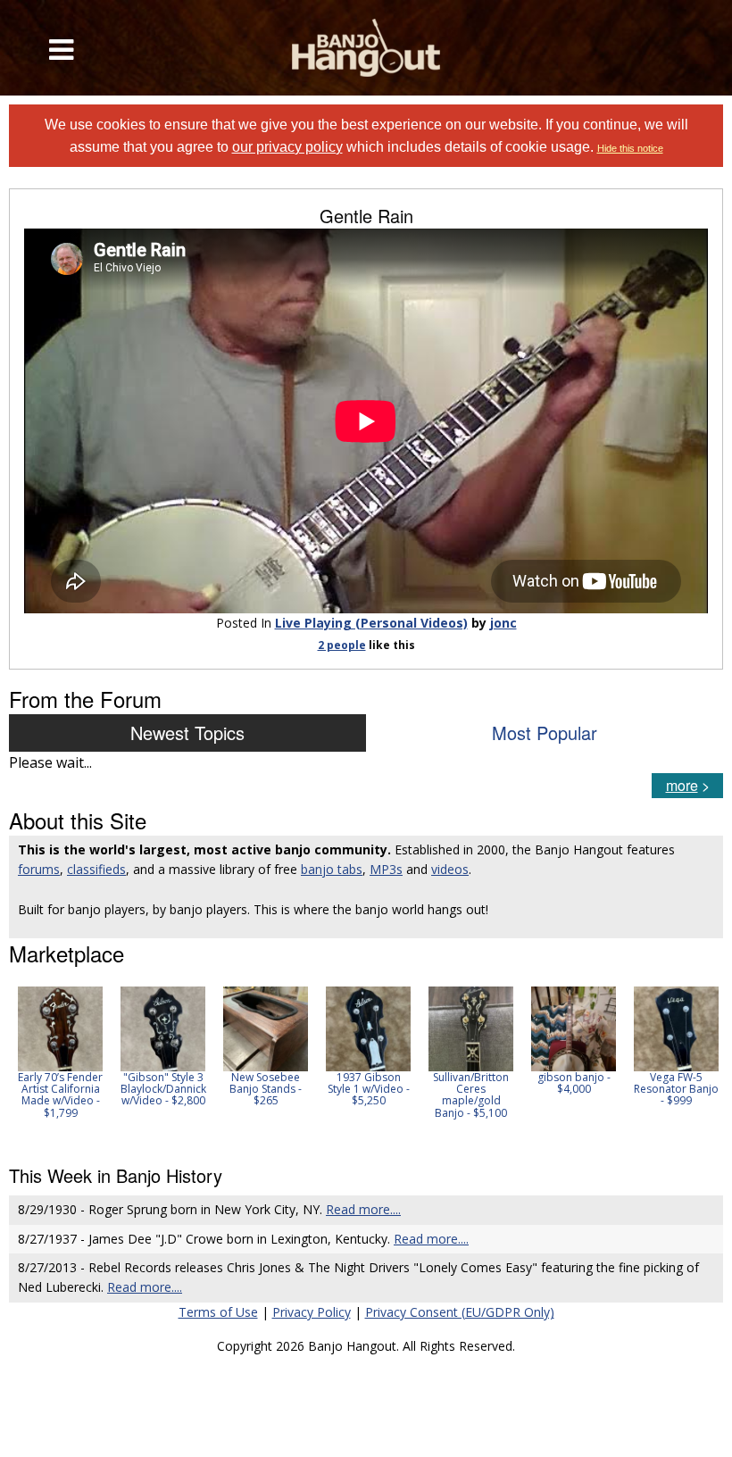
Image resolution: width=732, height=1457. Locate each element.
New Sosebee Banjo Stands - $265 (265, 1089)
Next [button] (698, 1064)
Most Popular (544, 732)
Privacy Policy (311, 1311)
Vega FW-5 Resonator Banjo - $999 (676, 1089)
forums (39, 869)
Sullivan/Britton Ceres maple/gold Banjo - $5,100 (471, 1095)
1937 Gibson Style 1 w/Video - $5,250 (369, 1089)
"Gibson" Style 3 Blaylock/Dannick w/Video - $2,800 (163, 1089)
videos (450, 869)
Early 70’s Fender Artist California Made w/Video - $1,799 (60, 1095)
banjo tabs (331, 869)
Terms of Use (218, 1311)
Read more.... (363, 1209)
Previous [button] (18, 1064)
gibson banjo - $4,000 (574, 1083)
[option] (60, 1053)
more (682, 785)
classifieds (96, 869)
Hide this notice (630, 148)
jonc (503, 622)
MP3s (386, 869)
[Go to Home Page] (366, 48)
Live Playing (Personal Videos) (371, 622)
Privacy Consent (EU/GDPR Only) (459, 1311)
